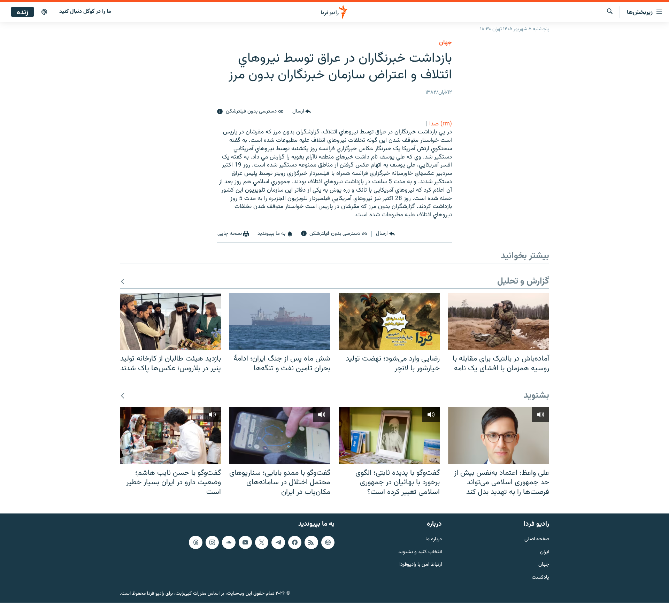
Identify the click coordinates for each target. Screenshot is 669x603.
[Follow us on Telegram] (278, 542)
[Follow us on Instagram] (212, 542)
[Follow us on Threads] (195, 542)
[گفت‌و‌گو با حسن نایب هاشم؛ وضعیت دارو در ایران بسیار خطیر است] (170, 435)
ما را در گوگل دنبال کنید (85, 11)
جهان (445, 42)
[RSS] (311, 542)
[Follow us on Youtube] (245, 542)
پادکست (540, 577)
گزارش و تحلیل (523, 281)
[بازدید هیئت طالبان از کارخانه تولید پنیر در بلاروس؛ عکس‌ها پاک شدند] (170, 321)
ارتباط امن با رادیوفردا (420, 565)
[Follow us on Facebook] (294, 542)
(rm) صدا (440, 124)
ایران (544, 552)
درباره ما (433, 539)
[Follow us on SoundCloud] (228, 542)
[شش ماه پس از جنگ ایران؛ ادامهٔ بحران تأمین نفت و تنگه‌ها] (279, 321)
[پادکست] (44, 12)
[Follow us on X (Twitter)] (261, 542)
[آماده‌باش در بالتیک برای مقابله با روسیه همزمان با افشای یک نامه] (498, 321)
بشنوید (536, 396)
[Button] (301, 112)
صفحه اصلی (536, 539)
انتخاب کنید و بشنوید (420, 552)
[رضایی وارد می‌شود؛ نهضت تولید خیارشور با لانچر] (389, 321)
